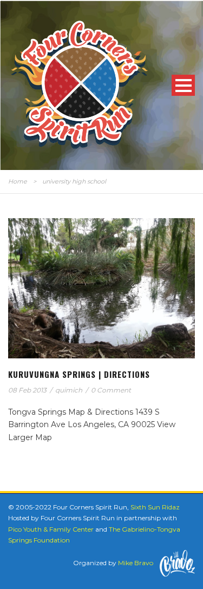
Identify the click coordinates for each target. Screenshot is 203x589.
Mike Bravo (135, 563)
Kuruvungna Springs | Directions (79, 374)
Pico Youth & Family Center (51, 529)
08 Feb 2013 (27, 390)
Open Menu (183, 85)
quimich (68, 390)
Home (17, 181)
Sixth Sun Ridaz (155, 507)
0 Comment (111, 390)
